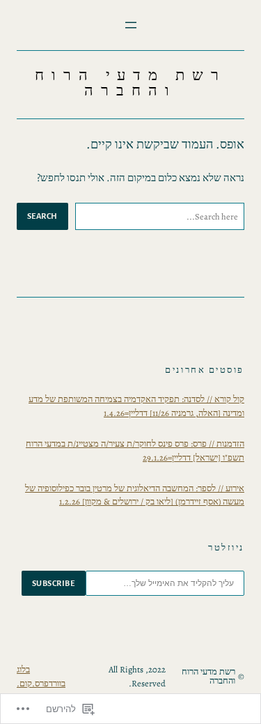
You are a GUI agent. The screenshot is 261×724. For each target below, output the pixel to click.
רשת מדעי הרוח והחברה (131, 83)
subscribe (53, 583)
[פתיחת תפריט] (130, 25)
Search (42, 216)
